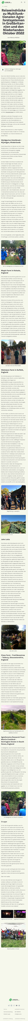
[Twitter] (19, 1005)
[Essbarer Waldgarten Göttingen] (3, 70)
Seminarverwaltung (8, 1011)
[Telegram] (9, 1005)
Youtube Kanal (9, 112)
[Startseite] (6, 2)
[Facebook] (14, 1005)
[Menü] (24, 2)
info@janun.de (18, 1014)
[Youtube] (16, 1005)
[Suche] (21, 2)
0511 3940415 (18, 1011)
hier (14, 110)
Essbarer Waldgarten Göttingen (13, 69)
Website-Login (7, 1014)
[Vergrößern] (13, 524)
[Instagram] (11, 1005)
